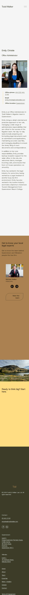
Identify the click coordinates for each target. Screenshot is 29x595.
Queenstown (20, 103)
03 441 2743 (6, 518)
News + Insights (6, 581)
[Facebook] (3, 526)
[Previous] (12, 286)
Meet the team (16, 297)
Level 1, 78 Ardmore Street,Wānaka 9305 (8, 560)
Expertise (4, 578)
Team (3, 575)
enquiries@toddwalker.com (10, 521)
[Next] (17, 286)
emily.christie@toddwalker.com (15, 100)
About (4, 572)
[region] (14, 276)
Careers (4, 585)
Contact (4, 588)
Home (3, 569)
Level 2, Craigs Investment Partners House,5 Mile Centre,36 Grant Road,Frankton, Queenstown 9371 (12, 543)
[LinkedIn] (6, 526)
